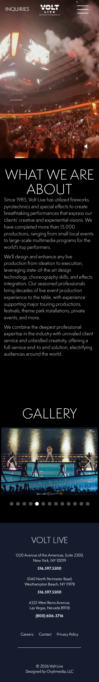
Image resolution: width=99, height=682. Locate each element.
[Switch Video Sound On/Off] (86, 146)
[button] (11, 461)
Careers (27, 634)
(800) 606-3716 (49, 615)
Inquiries (17, 9)
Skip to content (22, 24)
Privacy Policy (67, 634)
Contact (45, 634)
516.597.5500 (49, 568)
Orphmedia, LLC (60, 671)
